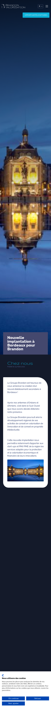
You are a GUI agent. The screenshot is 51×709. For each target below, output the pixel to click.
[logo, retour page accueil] (13, 6)
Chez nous (20, 363)
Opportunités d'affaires (36, 15)
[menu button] (46, 6)
